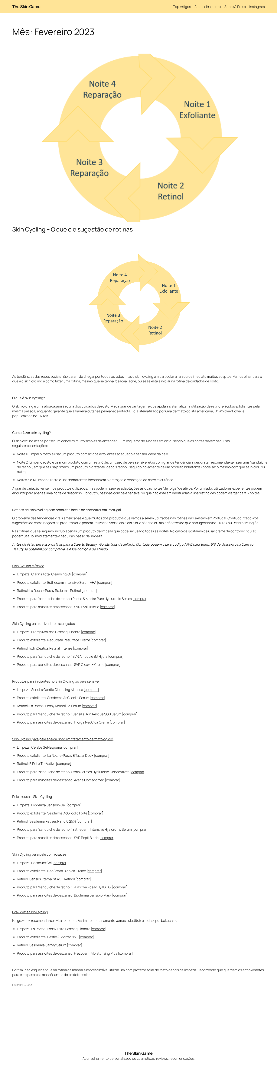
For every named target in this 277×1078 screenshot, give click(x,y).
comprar (79, 574)
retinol (216, 406)
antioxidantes (253, 970)
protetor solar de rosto (150, 970)
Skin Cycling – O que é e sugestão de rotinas (72, 229)
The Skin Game (26, 6)
